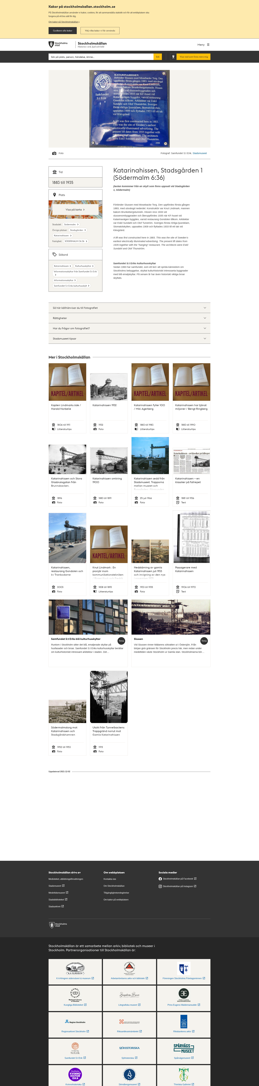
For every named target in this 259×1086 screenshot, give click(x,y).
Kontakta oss (110, 879)
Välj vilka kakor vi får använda (100, 30)
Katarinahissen (61, 235)
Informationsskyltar (63, 280)
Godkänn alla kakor (62, 30)
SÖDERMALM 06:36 (75, 241)
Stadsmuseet (200, 153)
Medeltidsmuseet (57, 893)
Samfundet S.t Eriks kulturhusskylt (70, 285)
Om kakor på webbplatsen (116, 900)
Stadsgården (77, 230)
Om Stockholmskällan (114, 886)
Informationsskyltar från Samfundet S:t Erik (75, 271)
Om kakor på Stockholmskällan (63, 22)
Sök (157, 56)
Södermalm (70, 224)
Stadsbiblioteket (56, 900)
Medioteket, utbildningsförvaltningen (66, 879)
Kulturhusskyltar (83, 265)
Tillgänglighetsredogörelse (116, 893)
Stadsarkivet (54, 906)
